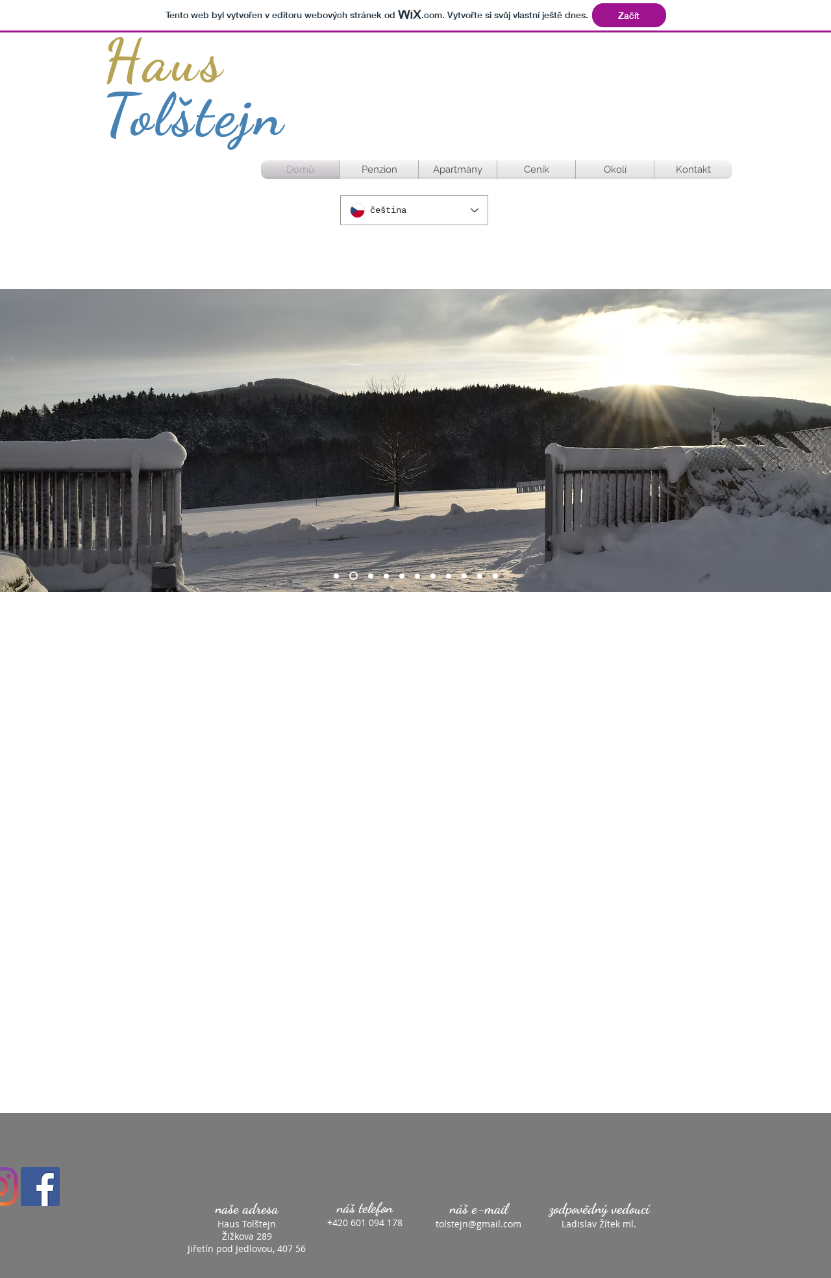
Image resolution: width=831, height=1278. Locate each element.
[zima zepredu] (433, 575)
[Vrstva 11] (495, 575)
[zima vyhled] (401, 575)
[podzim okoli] (386, 575)
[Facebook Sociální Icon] (40, 1186)
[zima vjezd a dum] (336, 575)
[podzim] (370, 575)
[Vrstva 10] (479, 575)
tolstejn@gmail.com (478, 1224)
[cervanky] (448, 575)
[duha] (464, 575)
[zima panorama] (417, 575)
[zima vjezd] (353, 576)
